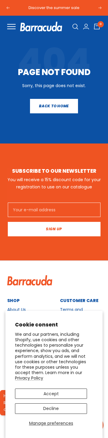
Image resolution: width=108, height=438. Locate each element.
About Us (16, 309)
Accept (51, 394)
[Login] (86, 27)
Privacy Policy (29, 378)
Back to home (54, 106)
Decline (51, 408)
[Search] (75, 27)
